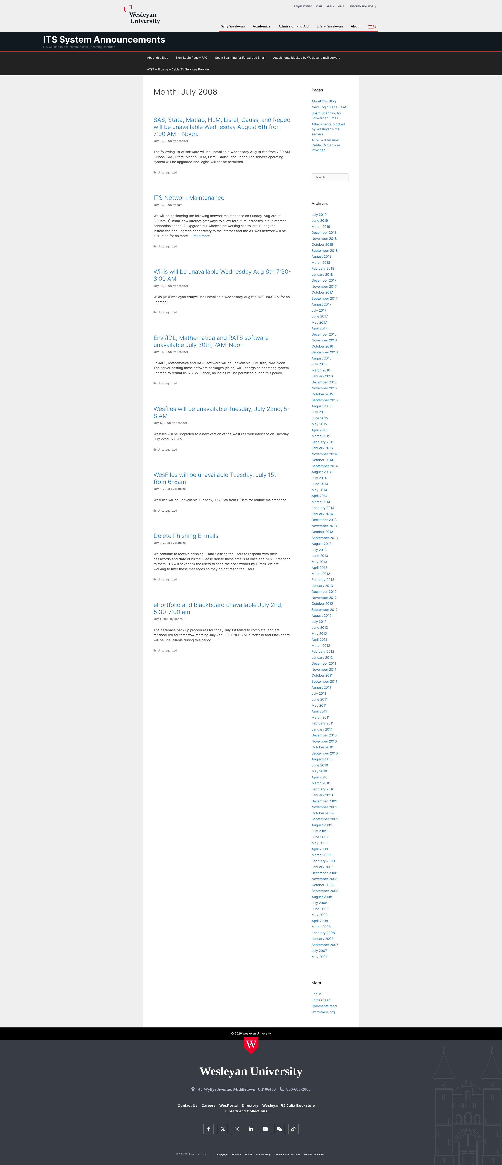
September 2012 (325, 610)
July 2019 (319, 215)
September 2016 (325, 352)
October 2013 (322, 532)
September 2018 (325, 251)
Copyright (222, 1154)
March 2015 (321, 436)
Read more (201, 236)
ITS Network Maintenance (189, 197)
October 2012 (322, 604)
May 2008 (319, 915)
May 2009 (320, 843)
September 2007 (325, 945)
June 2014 (320, 484)
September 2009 (325, 819)
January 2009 (323, 867)
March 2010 (321, 783)
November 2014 (324, 454)
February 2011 (323, 723)
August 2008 (322, 897)
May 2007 (319, 957)
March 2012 (321, 646)
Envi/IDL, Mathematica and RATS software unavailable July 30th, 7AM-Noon (211, 341)
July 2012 (319, 622)
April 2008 (320, 921)
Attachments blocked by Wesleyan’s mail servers (306, 57)
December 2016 (324, 334)
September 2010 (325, 753)
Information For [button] (363, 6)
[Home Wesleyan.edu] (251, 1046)
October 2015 (322, 394)
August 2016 (322, 358)
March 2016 (321, 370)
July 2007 (319, 951)
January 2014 (322, 514)
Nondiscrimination (314, 1154)
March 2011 (321, 717)
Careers (209, 1106)
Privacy (236, 1154)
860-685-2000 (298, 1089)
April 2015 (319, 430)
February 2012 (323, 651)
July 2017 (319, 310)
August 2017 (321, 304)
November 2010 (324, 741)
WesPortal (228, 1106)
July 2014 (319, 478)
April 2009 (320, 849)
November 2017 (324, 286)
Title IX (248, 1154)
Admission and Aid (293, 26)
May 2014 (319, 490)
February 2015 (323, 442)
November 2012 (324, 598)
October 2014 (322, 460)
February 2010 (323, 789)
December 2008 (324, 873)
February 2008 (323, 933)
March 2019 (321, 227)
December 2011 (324, 663)
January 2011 (322, 729)
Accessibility (263, 1154)
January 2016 (322, 376)
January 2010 (322, 795)
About (356, 26)
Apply (330, 6)
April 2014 (319, 496)
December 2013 (324, 520)
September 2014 (325, 466)
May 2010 (319, 771)
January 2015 (322, 448)
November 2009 (324, 807)
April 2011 (319, 711)
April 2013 (319, 568)
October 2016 (322, 346)
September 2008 (325, 891)
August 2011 (321, 687)
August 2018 (321, 256)
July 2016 (319, 364)
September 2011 (324, 681)
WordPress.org (323, 1012)
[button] (372, 27)
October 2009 (323, 813)
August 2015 (321, 406)
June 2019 (320, 221)
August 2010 (322, 759)
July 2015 (319, 412)
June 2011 (319, 699)
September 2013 (325, 538)
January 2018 (322, 274)
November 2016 (324, 340)
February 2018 (323, 268)
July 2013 (319, 550)
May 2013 (319, 562)
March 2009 (321, 855)
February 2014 (323, 508)
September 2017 (325, 298)
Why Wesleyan (233, 26)
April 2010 (319, 777)
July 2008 (319, 903)
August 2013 (322, 544)
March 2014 (321, 502)
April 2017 (319, 328)
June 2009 (320, 837)
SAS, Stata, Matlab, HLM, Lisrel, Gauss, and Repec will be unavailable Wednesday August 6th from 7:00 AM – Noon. (222, 126)
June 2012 (320, 627)
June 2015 (320, 418)
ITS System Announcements (104, 39)
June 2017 (320, 316)
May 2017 (319, 322)
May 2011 (319, 705)
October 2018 (322, 244)
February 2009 (323, 861)
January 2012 (322, 658)
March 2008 (321, 927)
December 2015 (324, 382)
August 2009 (322, 825)
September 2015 (325, 400)
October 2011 (322, 675)
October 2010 (322, 747)
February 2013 (323, 580)
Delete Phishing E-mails (186, 535)
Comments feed (324, 1006)
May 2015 (319, 424)
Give (341, 6)
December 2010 (324, 735)
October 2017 (322, 292)
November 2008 (324, 879)
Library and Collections (246, 1111)
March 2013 (321, 574)
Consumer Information (287, 1154)
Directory (250, 1106)
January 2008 (322, 939)
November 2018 (324, 239)
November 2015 (324, 388)
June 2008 (320, 909)
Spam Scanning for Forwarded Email (240, 57)
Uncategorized (167, 172)
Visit (319, 6)
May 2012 (319, 634)
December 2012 (324, 592)
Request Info (303, 6)
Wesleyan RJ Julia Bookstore (288, 1106)
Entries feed (321, 1000)
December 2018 (324, 232)
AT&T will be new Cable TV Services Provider (178, 69)
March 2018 (321, 263)
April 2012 (319, 639)
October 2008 (323, 885)
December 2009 (324, 801)
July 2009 (319, 831)
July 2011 (319, 693)
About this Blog (157, 57)
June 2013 (320, 556)
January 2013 (322, 586)
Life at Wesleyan (330, 26)
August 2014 (322, 472)
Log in (316, 994)
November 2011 (324, 669)
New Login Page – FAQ (191, 57)
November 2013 (324, 526)
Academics (262, 26)
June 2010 (320, 765)
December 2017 (324, 280)
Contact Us (187, 1106)
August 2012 (321, 616)
